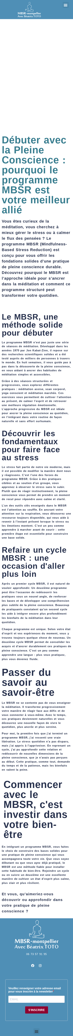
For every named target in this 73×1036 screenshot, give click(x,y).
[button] (66, 5)
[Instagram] (40, 965)
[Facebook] (33, 965)
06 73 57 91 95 (36, 954)
